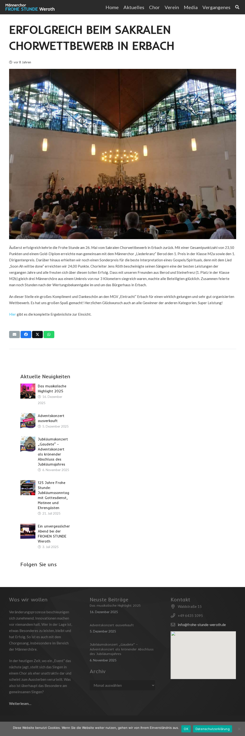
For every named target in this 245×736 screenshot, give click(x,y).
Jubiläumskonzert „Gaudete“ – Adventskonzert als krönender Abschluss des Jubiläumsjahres (122, 649)
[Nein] (239, 728)
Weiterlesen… (20, 703)
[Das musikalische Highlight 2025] (27, 391)
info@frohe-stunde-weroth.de (202, 624)
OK (186, 729)
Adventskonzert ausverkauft (112, 625)
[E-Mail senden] (14, 334)
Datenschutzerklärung (212, 729)
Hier (12, 314)
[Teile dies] (26, 334)
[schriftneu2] (30, 7)
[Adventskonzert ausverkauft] (27, 420)
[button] (233, 7)
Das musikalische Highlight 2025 (115, 605)
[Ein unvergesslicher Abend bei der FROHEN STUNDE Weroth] (27, 531)
